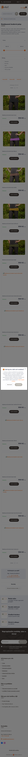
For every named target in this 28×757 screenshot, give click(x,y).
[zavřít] (25, 368)
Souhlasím (18, 384)
